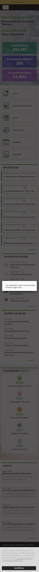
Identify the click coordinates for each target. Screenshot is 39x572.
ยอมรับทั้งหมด (19, 568)
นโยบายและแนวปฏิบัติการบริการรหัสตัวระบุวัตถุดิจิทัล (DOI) (17, 559)
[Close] (37, 281)
